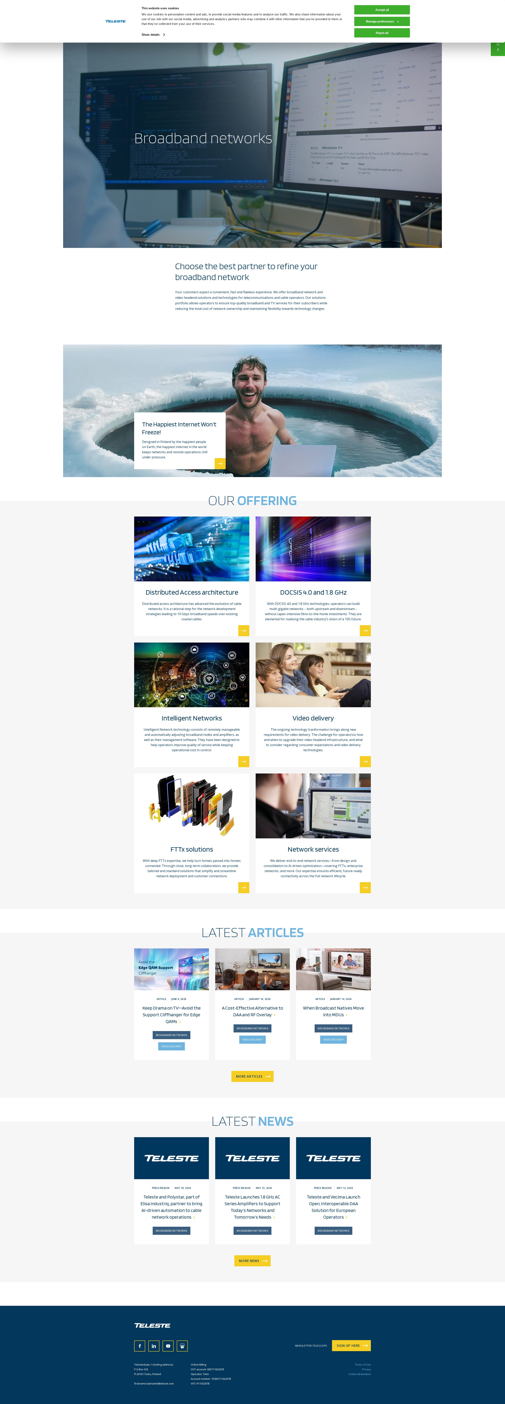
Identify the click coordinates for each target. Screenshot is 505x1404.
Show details (151, 34)
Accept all (382, 9)
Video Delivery (171, 1046)
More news (249, 1261)
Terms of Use (363, 1364)
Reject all (382, 33)
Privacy (366, 1369)
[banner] (152, 1326)
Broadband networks (171, 1035)
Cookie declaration (359, 1374)
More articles (249, 1076)
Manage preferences (380, 21)
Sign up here (348, 1345)
